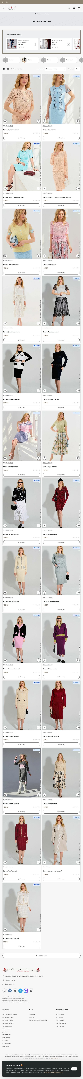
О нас (31, 1010)
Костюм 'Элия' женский (10, 871)
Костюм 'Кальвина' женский (51, 601)
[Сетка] (4, 69)
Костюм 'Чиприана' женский (11, 669)
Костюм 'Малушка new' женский (52, 871)
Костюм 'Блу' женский (49, 130)
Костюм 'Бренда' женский (11, 601)
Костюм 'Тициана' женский (51, 332)
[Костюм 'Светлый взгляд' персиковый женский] (61, 166)
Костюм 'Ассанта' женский (11, 938)
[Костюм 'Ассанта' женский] (22, 907)
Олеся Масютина (8, 125)
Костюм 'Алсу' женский (49, 264)
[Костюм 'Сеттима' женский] (22, 503)
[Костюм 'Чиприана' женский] (22, 638)
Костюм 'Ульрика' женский (51, 399)
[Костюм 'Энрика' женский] (22, 234)
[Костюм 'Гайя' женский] (61, 638)
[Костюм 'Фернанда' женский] (22, 368)
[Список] (7, 69)
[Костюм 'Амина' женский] (61, 773)
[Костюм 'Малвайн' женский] (61, 705)
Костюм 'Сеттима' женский (11, 534)
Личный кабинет (62, 1010)
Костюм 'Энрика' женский (11, 264)
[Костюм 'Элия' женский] (22, 840)
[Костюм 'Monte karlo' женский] (45, 44)
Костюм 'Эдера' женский (50, 534)
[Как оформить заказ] (7, 2)
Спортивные (69, 60)
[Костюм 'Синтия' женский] (22, 436)
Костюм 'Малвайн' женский (51, 736)
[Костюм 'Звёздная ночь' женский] (12, 44)
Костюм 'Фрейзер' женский (11, 130)
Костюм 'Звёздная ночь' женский (23, 41)
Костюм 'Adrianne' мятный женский (13, 197)
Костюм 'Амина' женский (50, 803)
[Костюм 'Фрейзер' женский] (22, 99)
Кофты (48, 60)
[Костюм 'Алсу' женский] (61, 234)
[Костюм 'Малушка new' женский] (61, 840)
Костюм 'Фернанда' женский (11, 399)
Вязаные (30, 60)
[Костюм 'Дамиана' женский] (22, 301)
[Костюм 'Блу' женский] (61, 99)
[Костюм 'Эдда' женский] (61, 436)
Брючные (11, 60)
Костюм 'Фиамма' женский (11, 736)
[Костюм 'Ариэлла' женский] (22, 773)
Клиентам (5, 1010)
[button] (19, 47)
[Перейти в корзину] (79, 8)
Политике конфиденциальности (53, 1072)
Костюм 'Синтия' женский (10, 467)
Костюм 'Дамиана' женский (11, 332)
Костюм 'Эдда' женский (50, 467)
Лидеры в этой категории (13, 34)
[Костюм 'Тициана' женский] (61, 301)
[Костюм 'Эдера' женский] (61, 503)
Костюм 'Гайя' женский (49, 669)
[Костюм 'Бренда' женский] (22, 570)
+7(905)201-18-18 (55, 1058)
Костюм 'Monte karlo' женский (57, 41)
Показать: (70, 69)
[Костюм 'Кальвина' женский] (61, 570)
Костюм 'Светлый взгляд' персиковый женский (57, 197)
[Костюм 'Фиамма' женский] (22, 705)
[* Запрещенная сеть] (31, 990)
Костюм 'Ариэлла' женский (11, 803)
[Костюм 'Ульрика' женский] (61, 368)
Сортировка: (40, 69)
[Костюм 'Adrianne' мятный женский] (22, 166)
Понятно (74, 1069)
